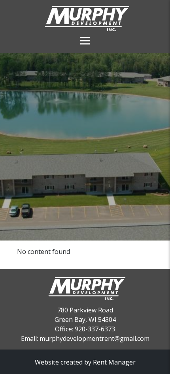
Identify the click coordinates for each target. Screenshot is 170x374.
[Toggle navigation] (85, 33)
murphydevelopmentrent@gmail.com (94, 338)
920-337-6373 (95, 329)
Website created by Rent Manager (85, 362)
